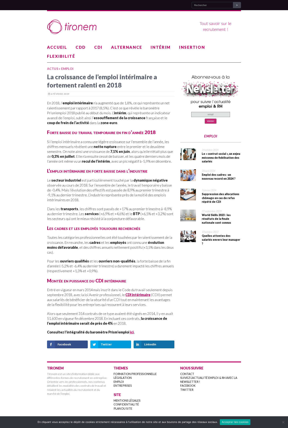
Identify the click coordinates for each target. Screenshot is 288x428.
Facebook (188, 385)
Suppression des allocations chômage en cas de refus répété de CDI (220, 197)
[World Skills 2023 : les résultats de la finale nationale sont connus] (188, 219)
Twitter (186, 389)
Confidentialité (126, 404)
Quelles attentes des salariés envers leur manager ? (221, 239)
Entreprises (123, 385)
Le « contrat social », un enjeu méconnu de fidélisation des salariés (221, 157)
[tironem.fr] (144, 27)
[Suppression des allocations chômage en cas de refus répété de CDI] (188, 198)
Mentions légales (127, 400)
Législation (123, 377)
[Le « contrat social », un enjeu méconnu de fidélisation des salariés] (188, 157)
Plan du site (123, 408)
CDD (81, 47)
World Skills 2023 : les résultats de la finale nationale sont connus (216, 218)
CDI (98, 47)
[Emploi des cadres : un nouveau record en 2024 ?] (188, 178)
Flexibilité (61, 56)
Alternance (126, 47)
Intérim (161, 47)
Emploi (119, 381)
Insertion (192, 47)
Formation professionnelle (135, 374)
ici (132, 332)
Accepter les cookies (235, 421)
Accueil (57, 47)
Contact (187, 374)
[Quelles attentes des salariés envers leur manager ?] (188, 239)
